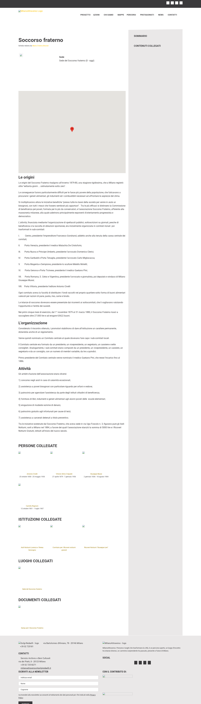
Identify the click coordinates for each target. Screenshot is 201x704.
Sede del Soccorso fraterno (32, 589)
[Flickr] (144, 662)
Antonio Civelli (32, 474)
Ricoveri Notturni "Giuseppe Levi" (96, 547)
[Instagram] (140, 662)
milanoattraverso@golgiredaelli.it (36, 668)
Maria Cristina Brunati (40, 46)
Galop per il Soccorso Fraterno (32, 628)
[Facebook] (135, 662)
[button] (180, 15)
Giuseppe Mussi (96, 474)
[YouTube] (149, 662)
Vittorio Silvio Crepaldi (64, 474)
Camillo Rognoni (32, 506)
